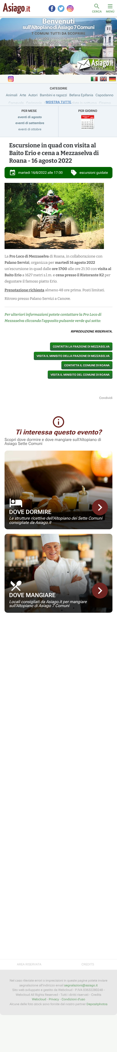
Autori (32, 95)
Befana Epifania (81, 95)
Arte (23, 95)
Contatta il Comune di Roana (87, 365)
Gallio (75, 39)
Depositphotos (97, 1004)
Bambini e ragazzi (53, 95)
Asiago (42, 39)
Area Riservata (29, 964)
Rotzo (78, 42)
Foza (64, 39)
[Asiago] (16, 8)
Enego (54, 39)
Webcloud (39, 999)
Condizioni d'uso (73, 999)
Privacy (54, 999)
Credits (88, 964)
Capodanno (104, 95)
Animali (12, 95)
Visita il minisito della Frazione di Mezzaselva (73, 355)
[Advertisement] (58, 657)
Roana (66, 42)
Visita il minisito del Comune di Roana (80, 374)
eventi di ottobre (29, 129)
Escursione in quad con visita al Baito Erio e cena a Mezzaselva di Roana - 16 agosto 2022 (54, 153)
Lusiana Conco (47, 42)
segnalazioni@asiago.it (81, 985)
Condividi (105, 398)
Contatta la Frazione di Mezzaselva (81, 346)
